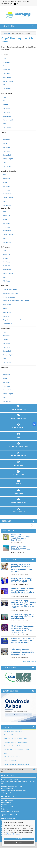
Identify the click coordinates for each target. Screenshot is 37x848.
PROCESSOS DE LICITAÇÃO (18, 456)
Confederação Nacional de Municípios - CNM (16, 749)
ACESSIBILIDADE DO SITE (18, 512)
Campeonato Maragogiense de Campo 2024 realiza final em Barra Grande (20, 537)
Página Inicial (6, 33)
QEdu (5, 753)
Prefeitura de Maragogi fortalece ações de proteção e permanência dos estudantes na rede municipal (22, 651)
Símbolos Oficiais (6, 804)
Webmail (5, 308)
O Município (6, 62)
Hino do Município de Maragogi (10, 811)
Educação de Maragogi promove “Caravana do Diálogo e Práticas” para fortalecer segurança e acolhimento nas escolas (23, 604)
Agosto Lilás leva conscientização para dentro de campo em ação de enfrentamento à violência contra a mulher (22, 628)
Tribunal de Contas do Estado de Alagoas (15, 738)
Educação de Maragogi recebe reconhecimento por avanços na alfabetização (22, 616)
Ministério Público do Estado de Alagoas (15, 742)
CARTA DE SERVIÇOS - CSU (18, 418)
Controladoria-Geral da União (12, 746)
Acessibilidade (7, 324)
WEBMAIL (18, 484)
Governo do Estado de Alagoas (13, 735)
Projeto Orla (4, 809)
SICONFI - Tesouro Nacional (11, 757)
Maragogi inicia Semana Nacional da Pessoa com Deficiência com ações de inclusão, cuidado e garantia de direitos (22, 567)
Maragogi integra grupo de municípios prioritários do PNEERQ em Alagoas (21, 580)
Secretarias (6, 70)
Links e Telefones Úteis (7, 807)
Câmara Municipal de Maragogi (13, 731)
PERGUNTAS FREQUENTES (18, 502)
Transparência (7, 77)
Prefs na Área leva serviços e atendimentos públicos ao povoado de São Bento (22, 640)
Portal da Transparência (10, 289)
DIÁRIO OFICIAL (18, 465)
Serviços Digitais (8, 81)
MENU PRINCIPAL (9, 26)
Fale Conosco (7, 89)
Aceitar (20, 839)
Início (4, 58)
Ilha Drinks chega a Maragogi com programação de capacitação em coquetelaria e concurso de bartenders (23, 591)
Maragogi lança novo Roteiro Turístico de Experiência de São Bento (21, 548)
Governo (5, 66)
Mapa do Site (22, 1)
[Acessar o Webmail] (32, 769)
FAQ (14, 1)
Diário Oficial (7, 304)
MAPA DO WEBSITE (19, 493)
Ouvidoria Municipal (9, 297)
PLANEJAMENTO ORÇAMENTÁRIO (18, 446)
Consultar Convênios (10, 760)
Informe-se (6, 73)
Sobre (4, 85)
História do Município (7, 800)
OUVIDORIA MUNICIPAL (18, 427)
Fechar (19, 842)
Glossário (7, 1)
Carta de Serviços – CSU (10, 293)
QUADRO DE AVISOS (18, 474)
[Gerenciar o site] (34, 769)
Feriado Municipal (6, 802)
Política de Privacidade (13, 834)
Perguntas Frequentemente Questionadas (16, 320)
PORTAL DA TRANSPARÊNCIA (18, 409)
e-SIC (18, 437)
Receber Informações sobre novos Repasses (17, 764)
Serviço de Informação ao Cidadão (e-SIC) (16, 301)
